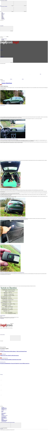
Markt (2, 12)
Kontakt (2, 411)
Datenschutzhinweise (4, 416)
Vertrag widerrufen (3, 417)
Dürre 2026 (3, 39)
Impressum (3, 419)
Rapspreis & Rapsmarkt (4, 409)
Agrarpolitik (3, 407)
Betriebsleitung (3, 13)
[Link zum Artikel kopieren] (15, 338)
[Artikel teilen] (5, 340)
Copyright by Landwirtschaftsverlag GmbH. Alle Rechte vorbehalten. (7, 422)
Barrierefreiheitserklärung (4, 418)
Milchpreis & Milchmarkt (4, 408)
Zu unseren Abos (2, 318)
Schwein (2, 15)
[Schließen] (5, 425)
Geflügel (2, 17)
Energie (2, 16)
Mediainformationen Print (4, 420)
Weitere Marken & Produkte (4, 415)
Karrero (2, 414)
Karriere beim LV (3, 413)
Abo (0, 5)
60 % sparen (1, 428)
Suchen (7, 36)
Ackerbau (3, 14)
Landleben (3, 18)
